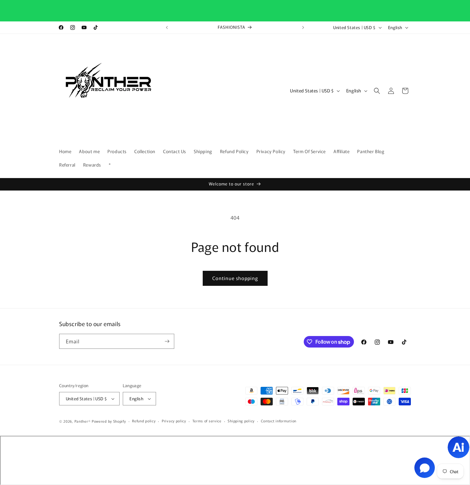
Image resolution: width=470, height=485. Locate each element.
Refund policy (143, 420)
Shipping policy (241, 420)
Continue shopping (235, 278)
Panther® (82, 421)
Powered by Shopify (109, 421)
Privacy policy (174, 420)
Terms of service (207, 420)
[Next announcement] (303, 27)
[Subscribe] (167, 341)
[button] (377, 91)
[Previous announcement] (167, 27)
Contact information (278, 420)
